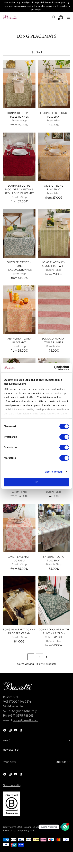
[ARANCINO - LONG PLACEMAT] (19, 309)
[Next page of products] (46, 657)
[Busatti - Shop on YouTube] (16, 730)
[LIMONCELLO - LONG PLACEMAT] (54, 84)
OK (37, 482)
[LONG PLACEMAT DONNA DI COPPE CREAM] (19, 600)
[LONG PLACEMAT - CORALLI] (19, 528)
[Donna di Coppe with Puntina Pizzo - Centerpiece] (54, 600)
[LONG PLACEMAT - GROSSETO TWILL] (54, 233)
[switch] (64, 437)
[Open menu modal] (68, 17)
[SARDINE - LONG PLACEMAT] (54, 528)
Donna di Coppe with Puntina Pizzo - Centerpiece (54, 633)
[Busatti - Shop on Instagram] (10, 730)
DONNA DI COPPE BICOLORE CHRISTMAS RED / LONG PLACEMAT (19, 189)
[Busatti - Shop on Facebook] (5, 730)
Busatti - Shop (31, 826)
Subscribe (63, 761)
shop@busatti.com (25, 720)
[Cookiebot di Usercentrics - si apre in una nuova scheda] (54, 368)
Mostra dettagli (53, 471)
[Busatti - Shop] (10, 17)
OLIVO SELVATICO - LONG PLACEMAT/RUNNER (19, 265)
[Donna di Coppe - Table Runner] (19, 84)
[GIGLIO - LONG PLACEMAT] (54, 157)
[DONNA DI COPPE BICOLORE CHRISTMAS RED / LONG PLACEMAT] (19, 157)
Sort (39, 52)
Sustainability (12, 785)
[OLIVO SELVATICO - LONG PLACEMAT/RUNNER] (19, 233)
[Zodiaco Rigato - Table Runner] (54, 309)
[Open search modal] (53, 17)
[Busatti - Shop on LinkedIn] (21, 730)
